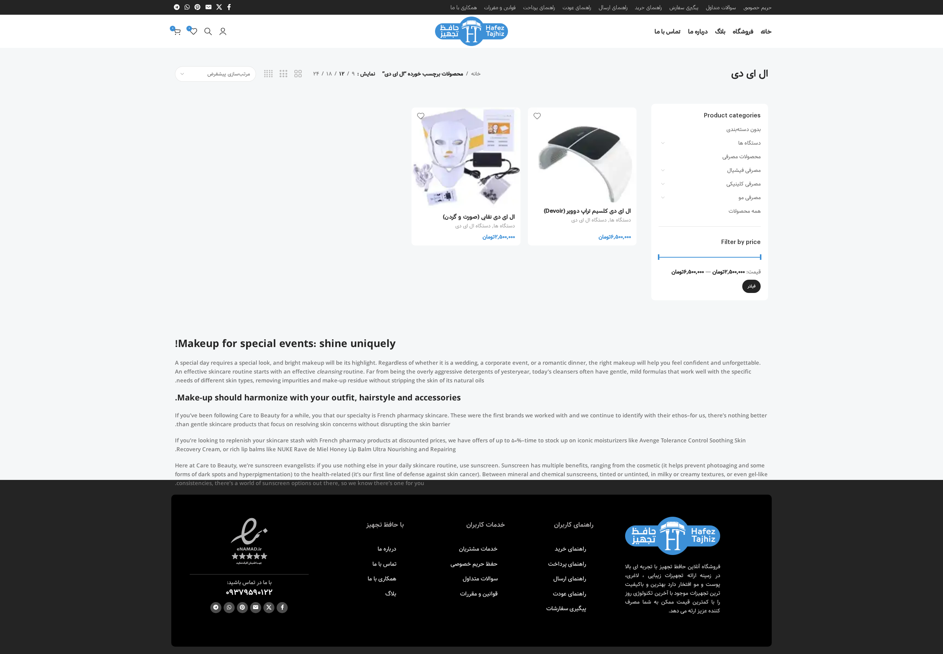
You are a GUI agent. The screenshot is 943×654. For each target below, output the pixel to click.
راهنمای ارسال (569, 578)
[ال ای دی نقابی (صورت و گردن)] (465, 157)
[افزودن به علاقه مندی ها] (537, 115)
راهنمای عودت (569, 593)
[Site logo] (471, 31)
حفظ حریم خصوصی (474, 564)
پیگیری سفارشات (566, 608)
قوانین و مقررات (479, 593)
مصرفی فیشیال (744, 170)
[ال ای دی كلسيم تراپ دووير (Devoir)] (582, 154)
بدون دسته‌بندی (743, 129)
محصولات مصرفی (741, 156)
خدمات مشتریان (478, 549)
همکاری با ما (382, 578)
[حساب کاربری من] (222, 31)
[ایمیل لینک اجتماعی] (208, 7)
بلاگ (390, 593)
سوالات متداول (480, 578)
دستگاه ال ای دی (589, 220)
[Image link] (672, 535)
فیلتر (751, 286)
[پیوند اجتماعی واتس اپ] (187, 7)
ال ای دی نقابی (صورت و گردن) (479, 216)
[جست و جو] (208, 31)
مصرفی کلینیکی (743, 184)
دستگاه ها (749, 143)
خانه (476, 74)
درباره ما (387, 549)
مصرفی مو (750, 197)
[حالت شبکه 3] (283, 74)
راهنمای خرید (570, 549)
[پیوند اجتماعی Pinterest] (197, 7)
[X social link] (219, 7)
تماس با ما (384, 564)
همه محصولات (745, 211)
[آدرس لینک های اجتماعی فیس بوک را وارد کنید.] (229, 7)
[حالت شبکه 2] (298, 74)
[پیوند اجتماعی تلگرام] (176, 7)
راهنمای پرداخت (567, 564)
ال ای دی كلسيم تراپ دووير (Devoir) (587, 210)
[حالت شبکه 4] (268, 74)
